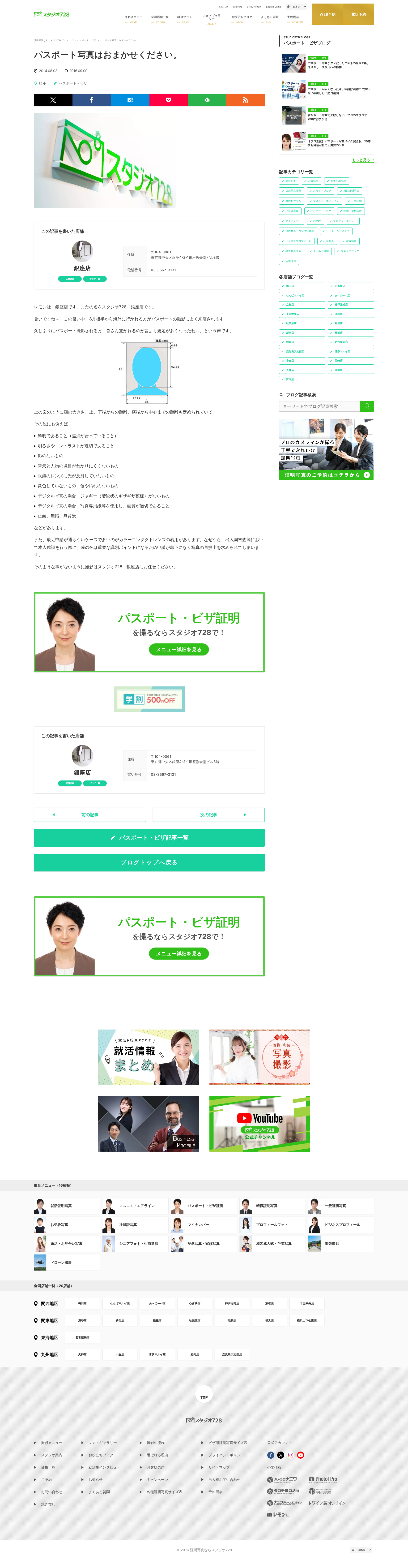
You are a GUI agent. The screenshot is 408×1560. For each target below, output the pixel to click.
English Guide (273, 6)
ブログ (69, 40)
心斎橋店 (194, 1303)
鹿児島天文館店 (232, 1354)
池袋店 (232, 1320)
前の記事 (89, 814)
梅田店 (82, 1303)
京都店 (269, 1303)
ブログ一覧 (94, 279)
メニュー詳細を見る (179, 649)
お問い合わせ (254, 6)
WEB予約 (328, 14)
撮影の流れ (156, 1442)
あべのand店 (157, 1303)
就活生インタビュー (104, 1467)
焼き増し (48, 1504)
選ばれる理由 (157, 1455)
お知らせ (223, 6)
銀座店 (82, 268)
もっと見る (361, 160)
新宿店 (120, 1320)
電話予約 (358, 14)
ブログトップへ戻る (149, 862)
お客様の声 (156, 1467)
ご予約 (46, 1479)
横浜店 (269, 1320)
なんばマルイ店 (120, 1303)
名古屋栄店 (82, 1337)
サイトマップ (219, 1467)
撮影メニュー (51, 1442)
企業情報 (237, 6)
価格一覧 (48, 1467)
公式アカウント (279, 1442)
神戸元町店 (232, 1303)
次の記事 (208, 814)
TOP (204, 1397)
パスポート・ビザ (86, 40)
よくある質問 (99, 1492)
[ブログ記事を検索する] (367, 406)
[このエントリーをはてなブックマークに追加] (130, 100)
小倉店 (120, 1354)
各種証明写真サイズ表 (164, 1492)
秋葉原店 (194, 1320)
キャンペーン (157, 1479)
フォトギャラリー (103, 1442)
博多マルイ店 (157, 1354)
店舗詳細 (70, 279)
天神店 (82, 1354)
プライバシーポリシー (226, 1455)
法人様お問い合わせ (224, 1479)
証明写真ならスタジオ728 (48, 40)
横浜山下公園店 (307, 1320)
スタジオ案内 (51, 1455)
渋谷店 (82, 1320)
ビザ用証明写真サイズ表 (227, 1442)
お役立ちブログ (101, 1455)
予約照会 (215, 1492)
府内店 (195, 1354)
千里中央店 (307, 1303)
